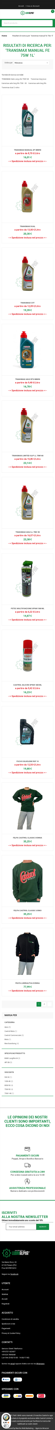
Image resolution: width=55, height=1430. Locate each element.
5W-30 (8, 1077)
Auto (8, 1027)
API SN (8, 1062)
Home (4, 36)
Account (5, 1289)
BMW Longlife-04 (12, 1058)
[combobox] (24, 23)
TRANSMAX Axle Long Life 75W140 (15, 79)
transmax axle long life (37, 83)
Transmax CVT (27, 303)
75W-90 (9, 1089)
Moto (8, 1039)
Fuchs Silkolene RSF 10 (27, 761)
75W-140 (9, 1093)
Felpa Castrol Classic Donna (27, 838)
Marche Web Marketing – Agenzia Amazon (32, 1428)
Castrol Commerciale (14, 1035)
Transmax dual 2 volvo (10, 88)
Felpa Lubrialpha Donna (27, 983)
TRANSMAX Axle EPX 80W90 (27, 379)
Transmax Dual (27, 226)
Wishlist (5, 1294)
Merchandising (12, 1043)
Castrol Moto (11, 1031)
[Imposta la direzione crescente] (5, 66)
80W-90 (9, 1085)
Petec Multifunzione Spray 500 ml (27, 608)
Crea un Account (32, 6)
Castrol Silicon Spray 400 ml (27, 685)
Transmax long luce (38, 79)
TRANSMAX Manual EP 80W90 (27, 150)
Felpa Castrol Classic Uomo (27, 910)
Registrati (5, 1304)
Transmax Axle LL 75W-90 (28, 532)
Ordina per (9, 63)
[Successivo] (49, 1004)
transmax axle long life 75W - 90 (14, 83)
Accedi (21, 6)
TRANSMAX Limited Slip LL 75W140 (27, 456)
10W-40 (9, 1081)
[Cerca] (50, 23)
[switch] (6, 1425)
